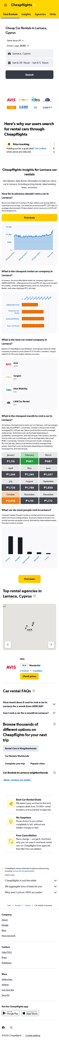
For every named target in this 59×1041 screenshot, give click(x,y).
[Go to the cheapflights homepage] (23, 5)
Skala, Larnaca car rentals (17, 780)
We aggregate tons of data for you (23, 886)
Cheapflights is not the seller (20, 880)
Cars (9, 905)
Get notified (40, 148)
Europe (18, 905)
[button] (5, 5)
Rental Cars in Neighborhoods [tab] (20, 748)
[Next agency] (51, 645)
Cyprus (28, 905)
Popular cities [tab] (37, 763)
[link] (29, 217)
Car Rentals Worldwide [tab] (17, 756)
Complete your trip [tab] (15, 763)
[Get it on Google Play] (10, 1013)
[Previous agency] (8, 645)
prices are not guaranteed (23, 871)
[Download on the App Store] (30, 1013)
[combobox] (16, 40)
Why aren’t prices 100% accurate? (24, 892)
